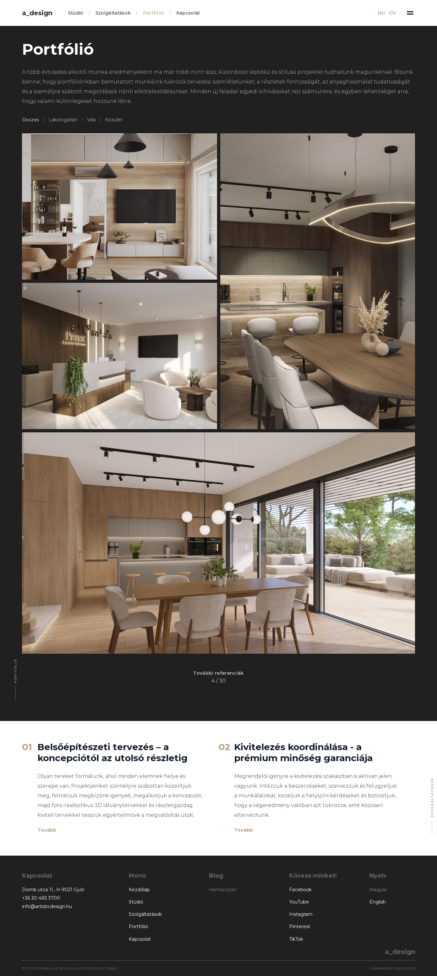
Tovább (47, 830)
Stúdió (75, 13)
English (377, 902)
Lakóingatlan (63, 120)
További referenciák (218, 673)
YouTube (299, 902)
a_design (37, 13)
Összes (30, 120)
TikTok (296, 939)
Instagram (300, 914)
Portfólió (153, 13)
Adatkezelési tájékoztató (392, 968)
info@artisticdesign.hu (47, 906)
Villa (91, 120)
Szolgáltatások (113, 13)
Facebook (300, 890)
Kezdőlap (139, 890)
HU (381, 13)
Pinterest (299, 926)
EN (392, 13)
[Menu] (410, 13)
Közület (114, 120)
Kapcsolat (188, 13)
